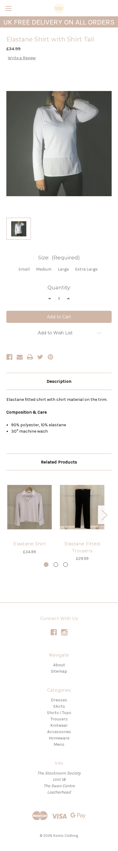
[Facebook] (9, 357)
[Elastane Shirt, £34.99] (29, 507)
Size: (59, 258)
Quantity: (59, 287)
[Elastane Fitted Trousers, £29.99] (82, 507)
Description (59, 381)
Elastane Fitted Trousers (82, 547)
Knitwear (59, 725)
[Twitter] (40, 357)
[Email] (20, 357)
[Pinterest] (51, 357)
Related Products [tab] (59, 462)
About (59, 664)
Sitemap (59, 671)
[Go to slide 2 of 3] (56, 564)
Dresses (59, 700)
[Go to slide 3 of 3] (65, 564)
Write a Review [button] (22, 57)
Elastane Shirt (29, 544)
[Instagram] (64, 632)
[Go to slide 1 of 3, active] (46, 564)
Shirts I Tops (59, 712)
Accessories (59, 731)
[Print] (30, 357)
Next (104, 514)
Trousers (59, 719)
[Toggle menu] (8, 8)
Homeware (59, 738)
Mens (59, 744)
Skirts (59, 706)
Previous (8, 514)
